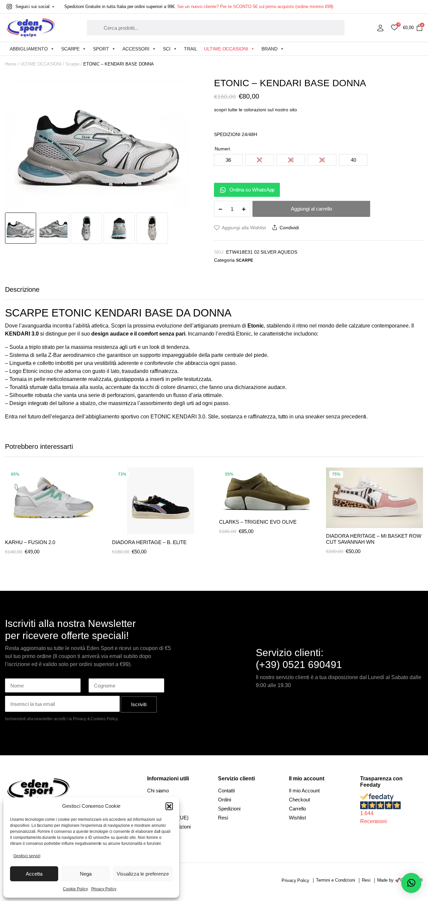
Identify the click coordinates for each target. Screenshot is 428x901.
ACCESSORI (135, 48)
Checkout (299, 799)
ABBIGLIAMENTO (29, 48)
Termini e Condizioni (335, 880)
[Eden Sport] (31, 27)
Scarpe (72, 64)
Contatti (226, 790)
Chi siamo (158, 790)
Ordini (224, 799)
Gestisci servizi (26, 856)
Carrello (297, 808)
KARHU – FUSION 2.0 (30, 542)
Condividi (289, 227)
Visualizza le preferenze (143, 874)
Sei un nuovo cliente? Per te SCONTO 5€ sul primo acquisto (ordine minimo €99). (256, 6)
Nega (86, 874)
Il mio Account (304, 790)
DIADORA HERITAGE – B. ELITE (149, 542)
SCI (167, 48)
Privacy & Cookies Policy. (95, 719)
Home (10, 64)
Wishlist (297, 817)
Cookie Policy (75, 889)
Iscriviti (138, 704)
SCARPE (70, 48)
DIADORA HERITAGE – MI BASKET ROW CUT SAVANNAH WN (373, 539)
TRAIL (190, 48)
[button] (169, 806)
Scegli (96, 490)
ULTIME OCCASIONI (226, 48)
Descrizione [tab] (22, 289)
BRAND (269, 48)
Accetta (34, 874)
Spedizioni (229, 808)
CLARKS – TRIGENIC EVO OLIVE (258, 522)
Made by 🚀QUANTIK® (400, 880)
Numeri (222, 148)
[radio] (228, 160)
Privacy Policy (104, 889)
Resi (223, 817)
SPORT (101, 48)
